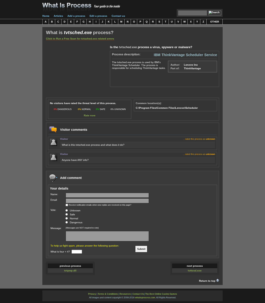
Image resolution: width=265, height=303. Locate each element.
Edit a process (98, 15)
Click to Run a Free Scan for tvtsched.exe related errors (80, 38)
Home (45, 15)
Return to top (207, 280)
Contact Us (138, 294)
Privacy (92, 294)
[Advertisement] (76, 70)
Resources (125, 294)
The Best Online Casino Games (161, 294)
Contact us (118, 15)
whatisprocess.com (145, 297)
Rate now (89, 115)
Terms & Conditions (108, 294)
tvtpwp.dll (70, 270)
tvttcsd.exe (195, 270)
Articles (58, 15)
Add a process (76, 15)
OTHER (214, 21)
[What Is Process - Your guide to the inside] (81, 8)
